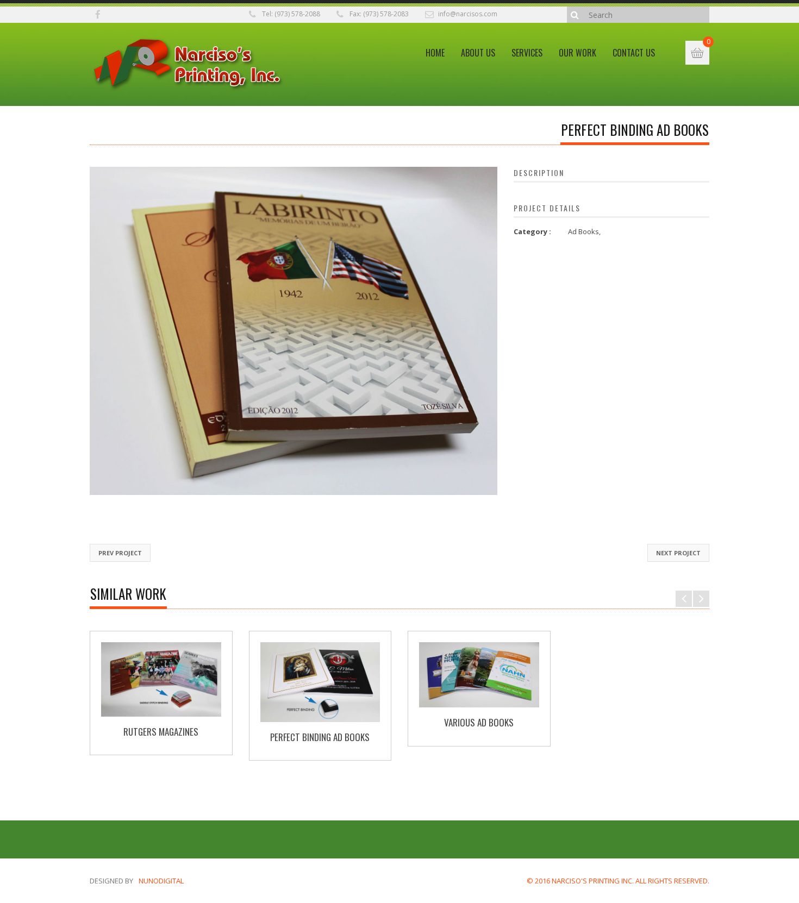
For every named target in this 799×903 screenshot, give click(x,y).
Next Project (678, 553)
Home (435, 52)
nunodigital (161, 881)
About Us (478, 52)
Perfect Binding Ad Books (320, 737)
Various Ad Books (479, 722)
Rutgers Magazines (160, 731)
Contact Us (634, 52)
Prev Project (120, 553)
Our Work (577, 52)
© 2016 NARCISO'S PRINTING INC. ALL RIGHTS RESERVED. (618, 881)
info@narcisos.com (467, 13)
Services (526, 52)
